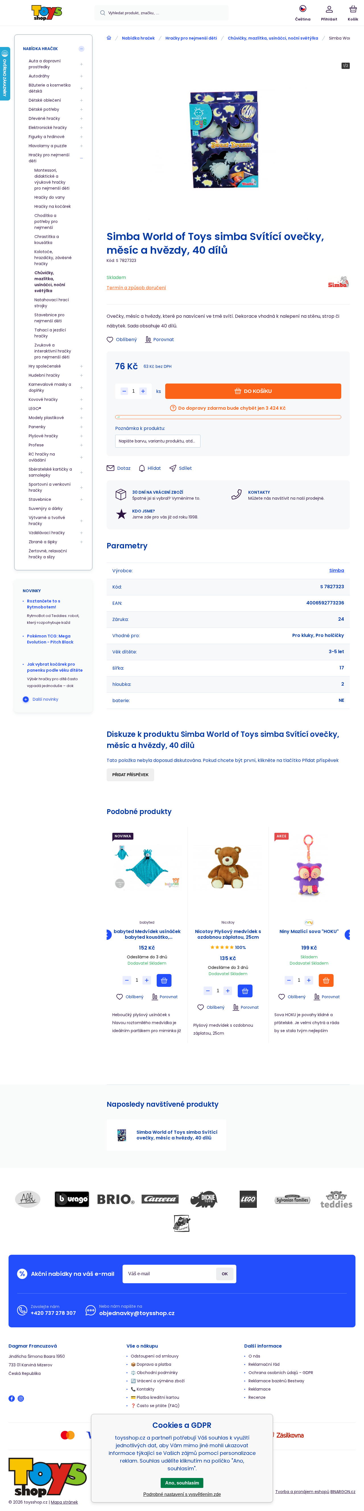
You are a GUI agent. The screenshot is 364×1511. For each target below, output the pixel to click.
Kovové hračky (43, 399)
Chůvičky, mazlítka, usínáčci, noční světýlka (273, 38)
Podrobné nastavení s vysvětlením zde (182, 1494)
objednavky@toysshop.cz (137, 1313)
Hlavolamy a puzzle (48, 146)
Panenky (37, 427)
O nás (254, 1356)
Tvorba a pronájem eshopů (302, 1491)
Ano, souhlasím (182, 1483)
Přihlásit (224, 1274)
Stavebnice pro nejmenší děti (49, 318)
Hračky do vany (49, 197)
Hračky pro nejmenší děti (191, 38)
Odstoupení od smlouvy (155, 1356)
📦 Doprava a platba (151, 1364)
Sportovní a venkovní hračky (50, 487)
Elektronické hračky (48, 127)
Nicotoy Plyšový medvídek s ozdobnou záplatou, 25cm (228, 934)
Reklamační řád (264, 1364)
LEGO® (35, 408)
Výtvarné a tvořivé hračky (47, 520)
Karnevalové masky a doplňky (50, 387)
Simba (336, 570)
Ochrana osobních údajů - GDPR (281, 1372)
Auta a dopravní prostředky (45, 64)
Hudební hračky (44, 375)
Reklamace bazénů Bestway (276, 1381)
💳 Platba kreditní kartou (155, 1397)
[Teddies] (336, 1199)
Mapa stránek (64, 1502)
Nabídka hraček (138, 38)
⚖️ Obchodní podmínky (154, 1372)
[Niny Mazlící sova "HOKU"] (309, 867)
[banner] (47, 13)
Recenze (257, 1397)
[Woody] (182, 1223)
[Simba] (339, 283)
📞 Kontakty (142, 1389)
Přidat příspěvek (130, 775)
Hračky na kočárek (52, 206)
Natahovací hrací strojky (51, 303)
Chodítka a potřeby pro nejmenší (46, 221)
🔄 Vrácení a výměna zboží (158, 1381)
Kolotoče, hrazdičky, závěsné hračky (53, 257)
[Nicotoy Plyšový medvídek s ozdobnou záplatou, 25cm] (228, 867)
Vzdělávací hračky (47, 533)
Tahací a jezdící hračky (50, 333)
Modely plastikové (46, 418)
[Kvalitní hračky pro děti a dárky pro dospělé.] (109, 38)
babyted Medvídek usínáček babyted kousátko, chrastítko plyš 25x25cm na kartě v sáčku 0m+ (147, 934)
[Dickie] (204, 1199)
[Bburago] (71, 1199)
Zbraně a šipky (43, 542)
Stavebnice (40, 499)
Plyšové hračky (43, 436)
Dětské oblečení (45, 100)
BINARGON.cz (342, 1491)
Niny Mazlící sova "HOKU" (309, 932)
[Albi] (27, 1199)
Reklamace (260, 1389)
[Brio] (116, 1199)
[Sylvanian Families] (292, 1199)
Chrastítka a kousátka (46, 239)
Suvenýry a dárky (46, 508)
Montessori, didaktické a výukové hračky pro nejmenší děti (51, 179)
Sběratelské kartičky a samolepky (50, 472)
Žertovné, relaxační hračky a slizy (48, 554)
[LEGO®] (248, 1199)
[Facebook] (12, 1398)
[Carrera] (160, 1199)
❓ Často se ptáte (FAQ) (155, 1406)
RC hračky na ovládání (42, 457)
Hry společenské (45, 366)
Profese (36, 445)
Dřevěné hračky (44, 118)
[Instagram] (21, 1398)
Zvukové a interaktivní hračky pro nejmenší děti (52, 351)
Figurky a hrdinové (47, 137)
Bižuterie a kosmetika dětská (50, 88)
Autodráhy (39, 76)
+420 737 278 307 (53, 1313)
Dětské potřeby (44, 109)
